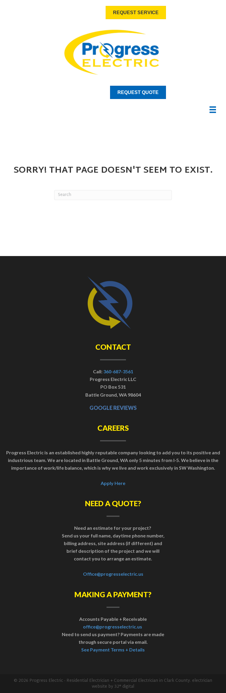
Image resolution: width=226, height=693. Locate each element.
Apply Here (113, 483)
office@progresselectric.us (112, 626)
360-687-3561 (118, 371)
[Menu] (212, 109)
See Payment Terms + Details (113, 649)
